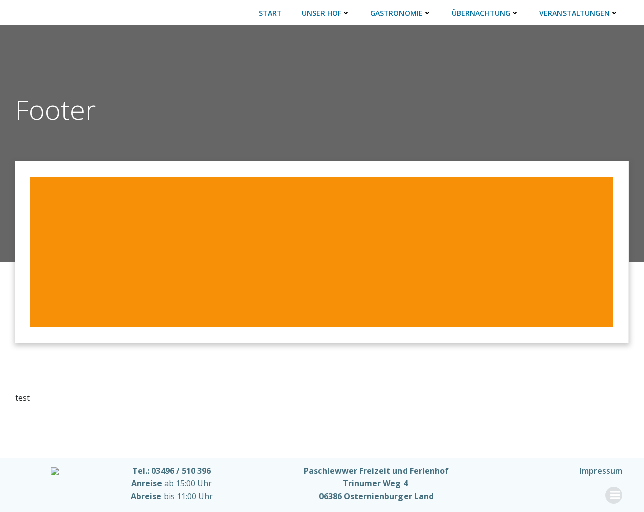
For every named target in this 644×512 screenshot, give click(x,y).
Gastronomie (396, 13)
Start (270, 13)
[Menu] (613, 495)
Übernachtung (481, 13)
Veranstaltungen (574, 13)
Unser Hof (321, 13)
